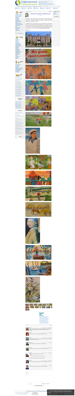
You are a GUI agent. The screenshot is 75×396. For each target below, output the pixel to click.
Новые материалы (42, 391)
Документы (26, 6)
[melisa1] (27, 340)
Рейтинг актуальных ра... (19, 91)
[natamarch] (27, 350)
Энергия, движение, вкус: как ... (44, 321)
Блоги (37, 6)
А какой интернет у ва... (19, 93)
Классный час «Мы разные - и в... (44, 317)
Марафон (34, 6)
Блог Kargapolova (40, 15)
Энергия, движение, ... (18, 106)
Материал (50, 337)
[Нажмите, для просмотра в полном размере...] (38, 47)
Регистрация (55, 12)
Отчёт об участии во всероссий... (44, 316)
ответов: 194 (19, 79)
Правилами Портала (26, 392)
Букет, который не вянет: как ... (44, 320)
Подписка (55, 13)
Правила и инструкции (36, 391)
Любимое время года (18, 89)
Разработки (22, 6)
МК (31, 6)
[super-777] (27, 335)
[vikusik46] (27, 356)
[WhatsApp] (43, 313)
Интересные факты (29, 11)
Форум (30, 6)
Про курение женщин (18, 95)
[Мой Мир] (42, 313)
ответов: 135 (19, 77)
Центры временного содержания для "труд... (47, 4)
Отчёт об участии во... (18, 101)
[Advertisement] (31, 318)
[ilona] (27, 369)
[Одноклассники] (41, 313)
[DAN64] (27, 330)
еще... (20, 100)
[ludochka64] (27, 345)
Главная (18, 6)
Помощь (40, 6)
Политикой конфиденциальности (58, 391)
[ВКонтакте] (39, 313)
